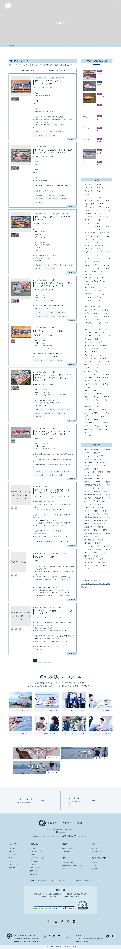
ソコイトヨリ (89, 345)
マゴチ (86, 400)
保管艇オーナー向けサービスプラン (73, 865)
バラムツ (105, 371)
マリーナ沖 (97, 459)
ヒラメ (97, 381)
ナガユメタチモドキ (91, 365)
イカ (107, 207)
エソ (98, 236)
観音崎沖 (101, 562)
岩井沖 (95, 466)
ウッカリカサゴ (90, 233)
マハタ (99, 403)
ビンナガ (105, 384)
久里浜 (65, 553)
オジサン (87, 246)
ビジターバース (67, 869)
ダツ (86, 352)
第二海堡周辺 (89, 540)
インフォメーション (14, 858)
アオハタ (87, 184)
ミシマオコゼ (89, 410)
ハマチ (97, 368)
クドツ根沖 (88, 462)
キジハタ (98, 268)
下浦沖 (53, 146)
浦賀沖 (104, 565)
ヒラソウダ (88, 378)
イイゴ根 (100, 456)
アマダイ (101, 204)
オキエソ (101, 239)
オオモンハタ (89, 239)
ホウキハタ (88, 394)
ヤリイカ (96, 426)
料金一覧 (33, 854)
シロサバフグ (100, 332)
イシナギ (107, 210)
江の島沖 (107, 450)
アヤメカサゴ (89, 207)
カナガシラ (97, 258)
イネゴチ (98, 226)
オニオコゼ (99, 246)
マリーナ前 (88, 546)
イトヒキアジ (89, 217)
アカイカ (100, 188)
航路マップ (12, 851)
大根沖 (86, 459)
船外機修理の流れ (97, 851)
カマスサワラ (98, 262)
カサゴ (99, 252)
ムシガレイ (102, 410)
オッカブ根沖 (55, 553)
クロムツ (87, 294)
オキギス (87, 242)
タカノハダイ (103, 345)
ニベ (104, 365)
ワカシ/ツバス (102, 429)
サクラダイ (106, 310)
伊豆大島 (107, 482)
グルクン (87, 284)
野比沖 (52, 607)
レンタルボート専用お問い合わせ (59, 881)
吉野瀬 (86, 482)
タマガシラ (96, 352)
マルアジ (87, 406)
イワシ (86, 230)
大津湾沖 (87, 549)
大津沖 (86, 453)
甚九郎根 (96, 453)
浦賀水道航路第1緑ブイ (59, 78)
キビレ (100, 275)
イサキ (86, 210)
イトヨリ (87, 220)
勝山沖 (104, 511)
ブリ (86, 390)
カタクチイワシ (100, 255)
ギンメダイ (88, 278)
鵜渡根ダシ (88, 527)
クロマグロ (99, 291)
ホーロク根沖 (89, 508)
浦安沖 (108, 495)
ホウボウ (100, 394)
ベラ (102, 390)
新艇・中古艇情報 (67, 848)
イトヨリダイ (100, 220)
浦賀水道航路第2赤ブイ (92, 517)
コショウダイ (89, 300)
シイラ (106, 316)
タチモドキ (106, 349)
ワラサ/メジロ (89, 435)
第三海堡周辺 (89, 562)
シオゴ (86, 320)
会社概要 (94, 869)
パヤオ (108, 543)
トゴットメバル (90, 358)
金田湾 (60, 607)
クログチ (98, 284)
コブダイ (87, 304)
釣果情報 (11, 848)
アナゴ (106, 201)
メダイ (86, 419)
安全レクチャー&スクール (38, 871)
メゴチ (86, 416)
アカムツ (87, 197)
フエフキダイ (89, 387)
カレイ (86, 265)
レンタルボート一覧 (36, 851)
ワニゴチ (87, 432)
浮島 (109, 472)
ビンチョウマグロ (90, 384)
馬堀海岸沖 (99, 498)
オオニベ (107, 236)
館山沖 (108, 533)
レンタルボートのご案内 (37, 848)
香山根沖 (65, 214)
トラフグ (98, 361)
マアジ (86, 397)
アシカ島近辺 (89, 559)
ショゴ (86, 326)
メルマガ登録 (77, 881)
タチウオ (95, 349)
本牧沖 (95, 511)
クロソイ (103, 287)
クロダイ (87, 291)
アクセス (94, 865)
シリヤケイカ (89, 329)
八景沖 (95, 469)
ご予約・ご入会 (35, 867)
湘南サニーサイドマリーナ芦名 (24, 936)
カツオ (86, 258)
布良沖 (86, 501)
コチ (100, 300)
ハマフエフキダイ (90, 371)
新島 (105, 491)
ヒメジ (94, 374)
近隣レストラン (13, 864)
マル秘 (86, 514)
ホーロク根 (88, 456)
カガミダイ (88, 252)
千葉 (109, 498)
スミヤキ (98, 339)
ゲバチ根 (96, 482)
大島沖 (95, 536)
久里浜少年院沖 (99, 524)
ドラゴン (87, 361)
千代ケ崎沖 (88, 479)
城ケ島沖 (87, 543)
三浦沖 (86, 469)
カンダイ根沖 (89, 472)
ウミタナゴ (88, 236)
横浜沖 (86, 491)
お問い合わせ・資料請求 (38, 881)
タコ (86, 349)
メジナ (103, 416)
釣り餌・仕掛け (13, 854)
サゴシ (86, 313)
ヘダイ (94, 390)
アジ (98, 201)
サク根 (86, 524)
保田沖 (86, 511)
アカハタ (100, 191)
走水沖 (108, 549)
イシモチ (87, 213)
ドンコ (108, 361)
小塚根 (86, 466)
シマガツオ (88, 323)
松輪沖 (104, 466)
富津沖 (86, 553)
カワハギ (96, 265)
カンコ (106, 265)
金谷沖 (53, 327)
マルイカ (98, 406)
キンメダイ (101, 278)
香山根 (86, 565)
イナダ (86, 223)
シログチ (87, 332)
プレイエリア (34, 861)
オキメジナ (99, 242)
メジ (95, 416)
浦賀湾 (104, 530)
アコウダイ (88, 201)
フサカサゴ (102, 387)
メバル (95, 419)
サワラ (86, 316)
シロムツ (87, 336)
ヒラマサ (87, 381)
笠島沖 (95, 530)
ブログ (10, 861)
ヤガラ (86, 426)
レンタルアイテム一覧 (37, 858)
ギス (107, 268)
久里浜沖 (54, 280)
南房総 (46, 486)
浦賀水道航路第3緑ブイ (92, 495)
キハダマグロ (106, 271)
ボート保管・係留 (67, 862)
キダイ (94, 271)
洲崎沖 (86, 556)
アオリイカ (99, 184)
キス (86, 271)
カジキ (108, 252)
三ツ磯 (95, 501)
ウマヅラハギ (105, 233)
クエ (86, 281)
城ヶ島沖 (98, 549)
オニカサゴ (88, 249)
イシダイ (96, 210)
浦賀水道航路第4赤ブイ (92, 485)
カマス (86, 262)
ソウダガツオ (101, 342)
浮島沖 (100, 472)
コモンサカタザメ (90, 310)
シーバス (96, 316)
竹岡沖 (86, 536)
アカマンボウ (100, 194)
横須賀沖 (96, 491)
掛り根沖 (98, 504)
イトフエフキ (103, 217)
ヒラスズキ (105, 374)
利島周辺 (100, 527)
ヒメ (86, 374)
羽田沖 (86, 475)
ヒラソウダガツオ (103, 378)
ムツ (86, 413)
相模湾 (86, 530)
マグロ (106, 397)
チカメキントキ (90, 355)
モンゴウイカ (89, 423)
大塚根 (108, 485)
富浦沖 (95, 556)
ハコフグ (87, 368)
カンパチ (87, 268)
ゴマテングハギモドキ (92, 307)
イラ (107, 226)
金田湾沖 (87, 498)
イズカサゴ (99, 213)
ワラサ (97, 432)
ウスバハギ (97, 230)
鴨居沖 (95, 553)
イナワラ (87, 226)
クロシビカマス (90, 287)
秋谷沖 (100, 540)
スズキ (97, 336)
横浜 (104, 501)
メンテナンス (96, 848)
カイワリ (100, 249)
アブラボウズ (89, 204)
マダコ (104, 400)
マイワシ (96, 397)
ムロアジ (95, 413)
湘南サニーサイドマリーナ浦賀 (64, 823)
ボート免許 (33, 874)
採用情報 (87, 881)
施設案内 (94, 862)
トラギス (103, 358)
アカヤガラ (99, 197)
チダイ (102, 355)
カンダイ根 (97, 475)
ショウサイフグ (102, 323)
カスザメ (87, 255)
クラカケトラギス (98, 281)
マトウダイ (88, 403)
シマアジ (96, 320)
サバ (95, 313)
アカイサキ (88, 191)
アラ (100, 207)
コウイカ (87, 297)
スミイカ (107, 336)
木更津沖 (96, 514)
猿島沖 (106, 546)
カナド (108, 258)
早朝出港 (33, 864)
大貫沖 (104, 553)
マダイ (95, 400)
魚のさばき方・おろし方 (15, 868)
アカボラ (87, 194)
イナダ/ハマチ (98, 223)
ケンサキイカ (100, 294)
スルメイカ (88, 342)
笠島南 (100, 508)
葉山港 (78, 936)
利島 (98, 546)
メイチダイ (106, 413)
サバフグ (104, 313)
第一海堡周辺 (95, 450)
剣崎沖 (95, 565)
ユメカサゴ (88, 429)
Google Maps (61, 832)
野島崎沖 (98, 543)
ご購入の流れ (66, 851)
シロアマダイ (103, 329)
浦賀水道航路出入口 (100, 520)
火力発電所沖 (55, 214)
